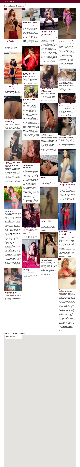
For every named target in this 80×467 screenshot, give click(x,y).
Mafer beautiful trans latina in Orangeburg (12, 85)
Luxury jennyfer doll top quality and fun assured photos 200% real (48, 33)
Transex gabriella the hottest (47, 89)
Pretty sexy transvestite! (30, 164)
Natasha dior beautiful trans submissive (67, 104)
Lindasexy (44, 134)
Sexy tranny (26, 269)
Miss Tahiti (8, 210)
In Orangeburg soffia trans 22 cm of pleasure (12, 40)
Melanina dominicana (65, 82)
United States (12, 4)
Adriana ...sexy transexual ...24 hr (30, 22)
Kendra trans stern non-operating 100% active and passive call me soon (30, 229)
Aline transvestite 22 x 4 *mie (30, 99)
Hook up (6, 4)
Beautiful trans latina (65, 135)
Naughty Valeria (63, 290)
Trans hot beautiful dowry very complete (12, 163)
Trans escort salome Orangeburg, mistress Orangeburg (29, 73)
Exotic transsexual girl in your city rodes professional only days (67, 184)
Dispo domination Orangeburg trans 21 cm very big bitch (66, 233)
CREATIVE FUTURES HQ (9, 1)
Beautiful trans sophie (47, 259)
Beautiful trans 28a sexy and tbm (66, 40)
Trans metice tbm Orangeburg (10, 120)
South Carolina (19, 4)
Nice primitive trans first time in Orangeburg (48, 220)
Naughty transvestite (11, 292)
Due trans (43, 177)
